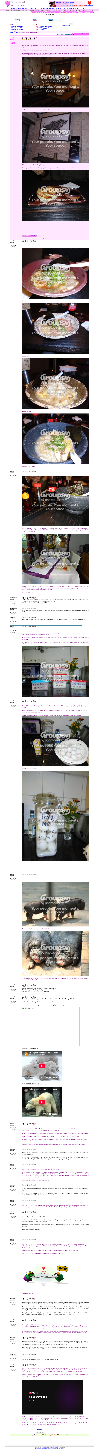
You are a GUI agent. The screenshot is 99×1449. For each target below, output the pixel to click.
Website (42, 29)
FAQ (74, 8)
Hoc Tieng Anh (38, 1448)
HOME (13, 8)
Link (68, 1446)
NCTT (78, 8)
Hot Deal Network (60, 1448)
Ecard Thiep (53, 1448)
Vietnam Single (45, 1447)
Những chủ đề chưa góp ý (17, 29)
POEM (64, 8)
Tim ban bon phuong (53, 1447)
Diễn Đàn (13, 25)
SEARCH (58, 8)
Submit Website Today (46, 1448)
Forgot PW (55, 21)
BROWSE (51, 8)
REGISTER (25, 8)
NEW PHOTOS (44, 8)
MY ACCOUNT (34, 8)
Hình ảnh (18, 32)
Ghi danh (61, 21)
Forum (11, 32)
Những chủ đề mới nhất (17, 26)
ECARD (69, 8)
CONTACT (85, 8)
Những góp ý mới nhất (16, 28)
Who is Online (66, 25)
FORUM (18, 8)
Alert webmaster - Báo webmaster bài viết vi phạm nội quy (33, 238)
